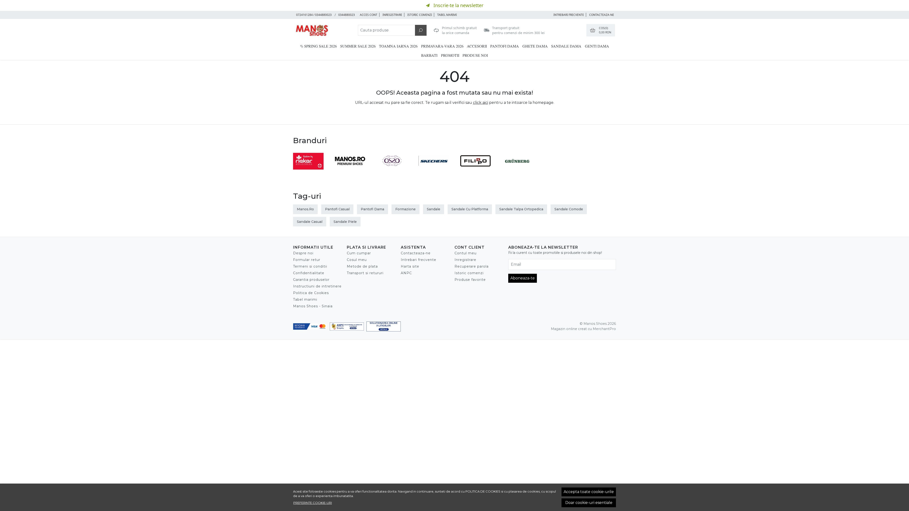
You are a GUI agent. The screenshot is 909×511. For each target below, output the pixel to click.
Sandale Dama (566, 46)
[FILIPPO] (475, 169)
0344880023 (346, 15)
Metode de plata (362, 266)
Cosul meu (357, 260)
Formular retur (306, 260)
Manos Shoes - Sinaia (313, 306)
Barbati (429, 55)
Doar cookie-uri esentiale (588, 502)
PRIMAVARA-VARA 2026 (442, 46)
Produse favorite (470, 280)
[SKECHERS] (434, 169)
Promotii (450, 55)
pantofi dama (372, 209)
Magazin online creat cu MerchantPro (583, 329)
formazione (405, 209)
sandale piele (345, 222)
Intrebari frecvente (418, 260)
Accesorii (477, 46)
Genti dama (597, 46)
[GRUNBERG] (517, 169)
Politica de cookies (482, 491)
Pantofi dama (504, 46)
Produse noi (475, 55)
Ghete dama (535, 46)
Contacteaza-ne (601, 15)
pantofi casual (337, 209)
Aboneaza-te (522, 278)
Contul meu (465, 253)
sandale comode (568, 209)
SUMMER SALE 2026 (358, 46)
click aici (480, 102)
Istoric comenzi (419, 15)
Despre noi (303, 253)
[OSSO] (392, 169)
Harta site (410, 266)
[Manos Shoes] (323, 30)
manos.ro (305, 209)
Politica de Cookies (311, 293)
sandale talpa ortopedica (521, 209)
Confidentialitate (308, 273)
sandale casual (309, 222)
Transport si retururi (365, 273)
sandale (433, 209)
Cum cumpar (359, 253)
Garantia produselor (311, 280)
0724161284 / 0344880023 (314, 15)
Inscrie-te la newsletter (458, 5)
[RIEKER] (308, 169)
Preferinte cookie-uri (312, 503)
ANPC (406, 273)
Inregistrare (392, 15)
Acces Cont (368, 15)
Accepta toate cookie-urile (589, 491)
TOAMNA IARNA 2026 (398, 46)
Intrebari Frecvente (568, 15)
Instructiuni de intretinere (317, 286)
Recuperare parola (471, 266)
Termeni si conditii (310, 266)
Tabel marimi (447, 15)
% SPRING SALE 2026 (318, 46)
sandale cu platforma (469, 209)
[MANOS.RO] (350, 169)
